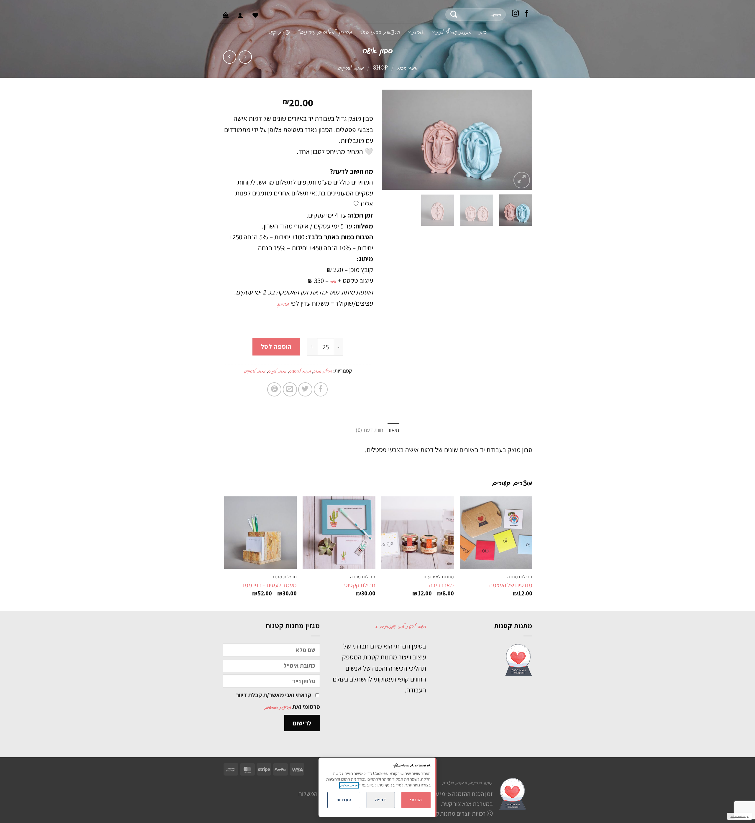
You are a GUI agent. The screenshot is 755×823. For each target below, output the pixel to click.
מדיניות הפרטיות (278, 707)
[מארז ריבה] (417, 532)
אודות (418, 32)
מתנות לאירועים (300, 371)
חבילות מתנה (322, 371)
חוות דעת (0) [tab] (369, 429)
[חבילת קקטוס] (339, 532)
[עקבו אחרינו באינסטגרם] (515, 14)
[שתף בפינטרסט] (274, 389)
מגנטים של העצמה (510, 585)
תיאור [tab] (393, 429)
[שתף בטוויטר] (305, 389)
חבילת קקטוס (359, 585)
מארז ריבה (441, 585)
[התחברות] (240, 15)
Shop (380, 67)
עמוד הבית (407, 67)
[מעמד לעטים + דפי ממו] (260, 532)
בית (483, 32)
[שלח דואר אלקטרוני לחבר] (290, 389)
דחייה (380, 799)
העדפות (344, 799)
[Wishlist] (255, 15)
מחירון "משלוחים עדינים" (325, 32)
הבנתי (416, 799)
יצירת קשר (279, 32)
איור (333, 280)
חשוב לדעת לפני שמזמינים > (400, 626)
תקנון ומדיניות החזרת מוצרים (467, 782)
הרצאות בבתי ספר (380, 32)
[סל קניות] (226, 15)
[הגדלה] (521, 180)
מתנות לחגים (277, 371)
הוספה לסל (276, 346)
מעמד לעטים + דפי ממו (270, 585)
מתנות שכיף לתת (454, 32)
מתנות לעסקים (351, 67)
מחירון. (283, 303)
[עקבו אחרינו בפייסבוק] (526, 14)
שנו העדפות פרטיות (740, 816)
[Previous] (522, 140)
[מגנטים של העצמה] (496, 532)
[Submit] (454, 14)
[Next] (388, 140)
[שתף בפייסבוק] (321, 389)
